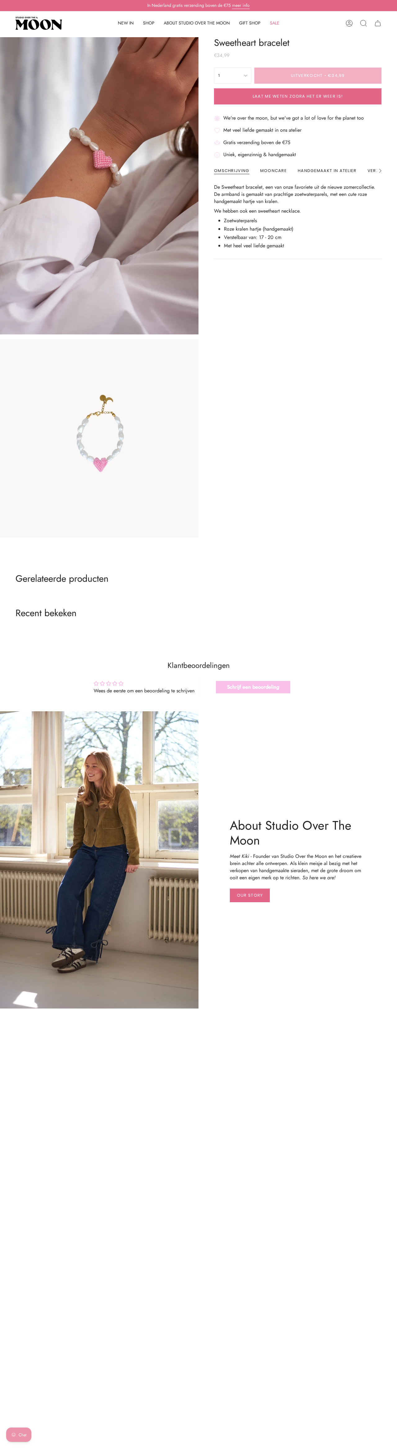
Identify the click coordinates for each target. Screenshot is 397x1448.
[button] (148, 23)
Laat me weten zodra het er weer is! (298, 96)
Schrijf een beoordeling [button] (253, 687)
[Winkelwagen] (378, 23)
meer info (241, 5)
